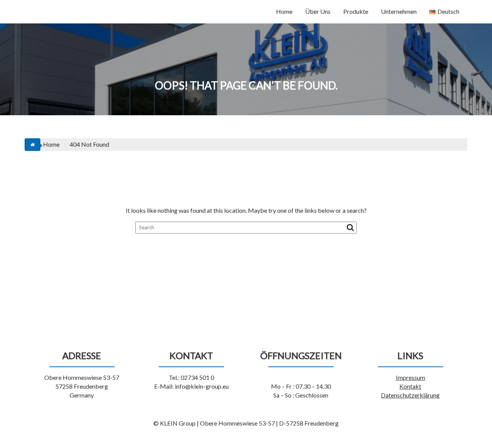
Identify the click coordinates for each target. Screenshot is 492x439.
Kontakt (410, 386)
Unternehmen (399, 11)
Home (284, 11)
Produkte (355, 11)
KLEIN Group (61, 10)
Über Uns (318, 11)
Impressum (410, 377)
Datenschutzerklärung (410, 395)
